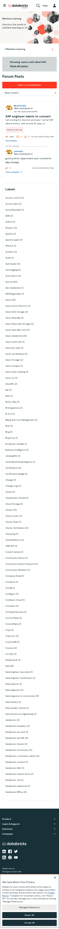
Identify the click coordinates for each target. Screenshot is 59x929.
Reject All (29, 915)
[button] (54, 7)
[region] (29, 900)
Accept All (29, 922)
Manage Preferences (29, 907)
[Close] (55, 877)
